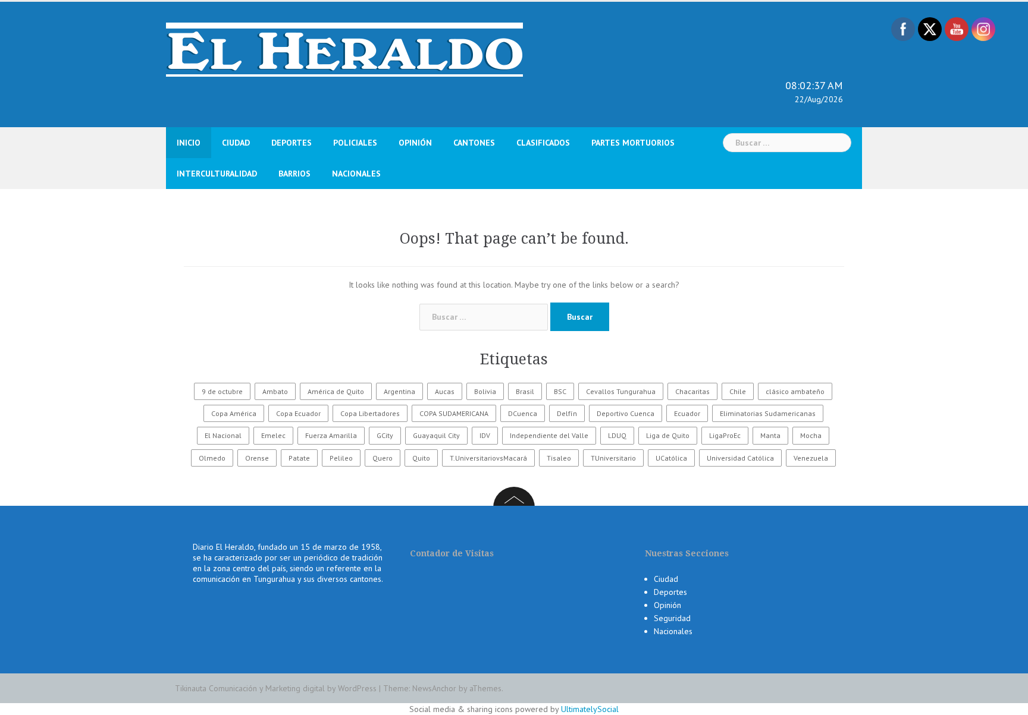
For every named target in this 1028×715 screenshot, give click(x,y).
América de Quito (336, 391)
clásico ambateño (795, 391)
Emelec (273, 435)
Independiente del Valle (549, 435)
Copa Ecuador (298, 413)
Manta (770, 435)
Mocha (811, 435)
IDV (484, 435)
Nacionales (356, 173)
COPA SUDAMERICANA (453, 413)
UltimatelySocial (590, 709)
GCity (385, 435)
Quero (382, 457)
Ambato (275, 391)
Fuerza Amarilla (331, 435)
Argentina (399, 391)
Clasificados (543, 142)
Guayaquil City (436, 435)
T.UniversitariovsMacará (488, 457)
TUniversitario (613, 457)
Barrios (294, 173)
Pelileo (341, 457)
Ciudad (236, 142)
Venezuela (811, 457)
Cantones (474, 142)
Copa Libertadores (370, 413)
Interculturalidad (217, 173)
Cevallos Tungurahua (621, 391)
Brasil (525, 391)
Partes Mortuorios (633, 142)
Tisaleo (559, 457)
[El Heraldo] (344, 48)
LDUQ (617, 435)
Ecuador (687, 413)
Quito (421, 457)
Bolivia (485, 391)
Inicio (188, 142)
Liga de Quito (667, 435)
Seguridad (672, 618)
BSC (560, 391)
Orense (257, 457)
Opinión (415, 142)
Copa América (233, 413)
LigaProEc (725, 435)
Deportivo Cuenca (625, 413)
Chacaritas (692, 391)
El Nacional (223, 435)
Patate (299, 457)
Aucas (445, 391)
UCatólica (671, 457)
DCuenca (522, 413)
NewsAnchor (434, 688)
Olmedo (212, 457)
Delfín (567, 413)
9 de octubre (222, 391)
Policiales (355, 142)
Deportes (291, 142)
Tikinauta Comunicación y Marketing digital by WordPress (276, 688)
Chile (737, 391)
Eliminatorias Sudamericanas (768, 413)
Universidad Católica (740, 457)
